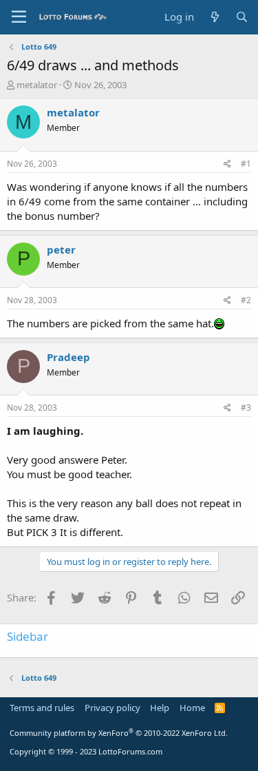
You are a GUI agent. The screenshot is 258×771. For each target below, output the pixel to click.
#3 (246, 407)
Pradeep (68, 357)
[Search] (241, 17)
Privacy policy (112, 707)
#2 (246, 300)
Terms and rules (42, 707)
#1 (246, 163)
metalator (37, 85)
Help (159, 707)
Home (192, 707)
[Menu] (19, 17)
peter (61, 249)
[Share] (227, 164)
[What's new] (214, 17)
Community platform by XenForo (119, 733)
